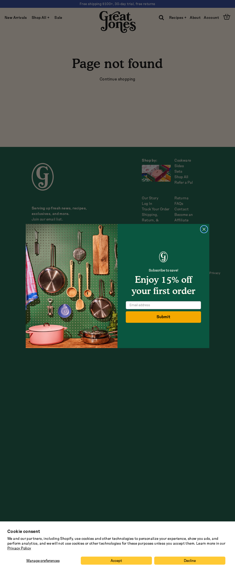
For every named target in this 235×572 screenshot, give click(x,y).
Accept (116, 560)
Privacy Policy (19, 548)
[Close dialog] (204, 229)
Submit (163, 317)
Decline (190, 560)
